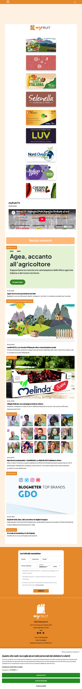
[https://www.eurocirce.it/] (41, 46)
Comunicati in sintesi (15, 301)
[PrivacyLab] (13, 670)
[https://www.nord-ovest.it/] (41, 155)
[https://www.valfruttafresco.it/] (41, 82)
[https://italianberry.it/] (41, 174)
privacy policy (40, 585)
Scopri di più (13, 206)
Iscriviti (41, 591)
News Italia (11, 247)
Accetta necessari (41, 681)
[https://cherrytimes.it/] (41, 192)
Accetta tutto (41, 675)
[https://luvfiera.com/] (41, 137)
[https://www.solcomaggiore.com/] (41, 64)
